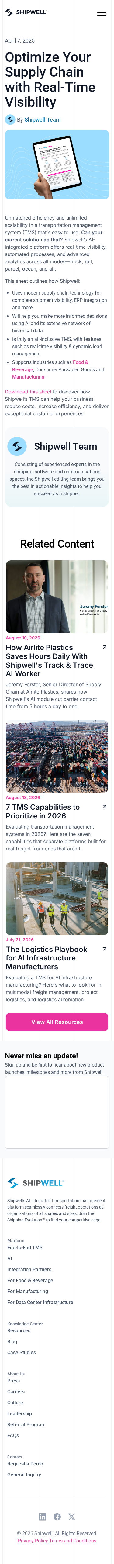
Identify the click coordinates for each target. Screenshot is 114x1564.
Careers (16, 1392)
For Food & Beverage (30, 1280)
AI (9, 1258)
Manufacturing (28, 377)
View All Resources (57, 1022)
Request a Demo (25, 1464)
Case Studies (21, 1352)
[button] (102, 12)
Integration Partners (29, 1269)
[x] (71, 1518)
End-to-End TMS (25, 1248)
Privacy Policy (33, 1541)
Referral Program (26, 1424)
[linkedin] (42, 1518)
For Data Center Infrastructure (40, 1302)
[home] (26, 12)
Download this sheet (28, 392)
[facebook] (57, 1518)
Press (13, 1381)
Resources (18, 1331)
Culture (15, 1403)
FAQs (13, 1435)
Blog (12, 1341)
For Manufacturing (27, 1291)
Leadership (19, 1414)
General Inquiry (24, 1475)
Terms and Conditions (72, 1541)
